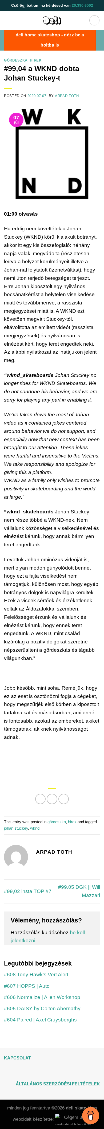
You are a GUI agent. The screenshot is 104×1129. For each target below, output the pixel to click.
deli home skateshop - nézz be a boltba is (50, 40)
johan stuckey (16, 828)
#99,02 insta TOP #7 (27, 891)
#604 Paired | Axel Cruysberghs (40, 1020)
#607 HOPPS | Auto (27, 986)
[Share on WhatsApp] (40, 799)
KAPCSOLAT (17, 1058)
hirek (35, 60)
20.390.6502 (82, 5)
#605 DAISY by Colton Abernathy (42, 1008)
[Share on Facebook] (52, 799)
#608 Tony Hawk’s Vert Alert (36, 974)
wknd (34, 828)
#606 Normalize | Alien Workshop (42, 997)
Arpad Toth (67, 96)
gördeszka (15, 60)
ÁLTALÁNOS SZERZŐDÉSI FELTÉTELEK (58, 1084)
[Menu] (94, 20)
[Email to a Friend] (63, 799)
